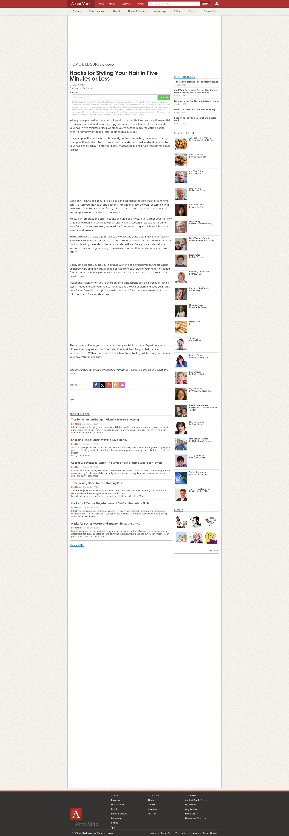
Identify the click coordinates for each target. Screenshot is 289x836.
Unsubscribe (195, 833)
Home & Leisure (137, 11)
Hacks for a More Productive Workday (194, 109)
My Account (191, 804)
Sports (192, 11)
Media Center (191, 813)
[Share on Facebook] (96, 385)
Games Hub (210, 11)
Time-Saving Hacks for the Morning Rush (97, 483)
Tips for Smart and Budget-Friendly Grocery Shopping (105, 419)
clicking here (139, 114)
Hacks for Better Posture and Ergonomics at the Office (105, 523)
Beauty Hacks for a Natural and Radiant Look (196, 119)
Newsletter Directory (195, 818)
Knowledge (160, 11)
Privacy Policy (167, 833)
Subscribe (163, 97)
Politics (178, 11)
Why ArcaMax (192, 809)
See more (213, 550)
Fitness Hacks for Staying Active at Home (196, 101)
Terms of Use (181, 833)
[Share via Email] (122, 385)
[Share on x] (102, 385)
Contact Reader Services (197, 800)
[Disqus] (121, 662)
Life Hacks (87, 88)
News (151, 800)
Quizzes (152, 813)
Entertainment (97, 11)
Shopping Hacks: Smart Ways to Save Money (99, 440)
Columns (152, 809)
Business (77, 11)
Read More (98, 432)
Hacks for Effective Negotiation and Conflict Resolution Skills (110, 503)
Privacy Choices (210, 833)
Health (117, 11)
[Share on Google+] (109, 385)
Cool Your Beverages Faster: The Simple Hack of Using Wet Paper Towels (116, 462)
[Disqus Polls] (120, 584)
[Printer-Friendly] (116, 385)
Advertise (155, 833)
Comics (151, 804)
